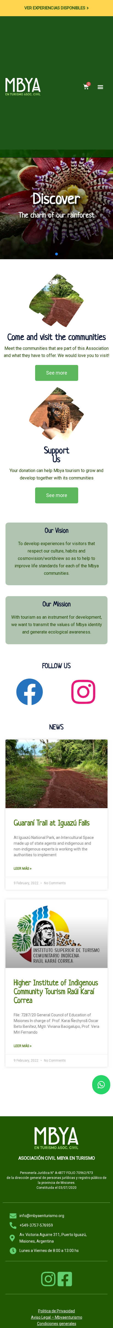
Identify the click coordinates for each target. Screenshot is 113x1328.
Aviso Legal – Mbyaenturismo (56, 1317)
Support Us (56, 456)
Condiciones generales (56, 1323)
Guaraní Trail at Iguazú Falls (52, 823)
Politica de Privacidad (56, 1311)
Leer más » (23, 869)
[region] (56, 204)
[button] (100, 86)
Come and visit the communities (56, 337)
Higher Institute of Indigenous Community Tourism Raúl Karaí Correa (56, 992)
